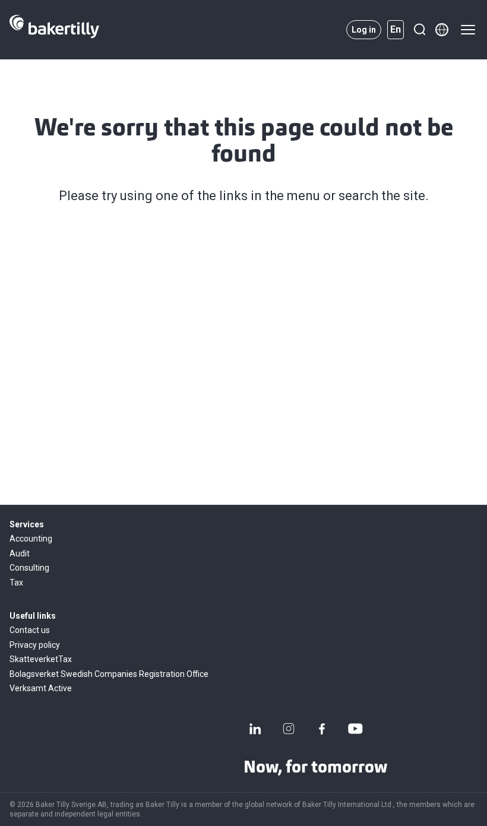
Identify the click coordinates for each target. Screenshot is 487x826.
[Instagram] (289, 728)
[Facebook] (322, 728)
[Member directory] (442, 30)
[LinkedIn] (255, 728)
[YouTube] (355, 728)
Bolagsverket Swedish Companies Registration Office (109, 674)
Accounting (31, 538)
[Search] (419, 29)
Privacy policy (35, 645)
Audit (20, 553)
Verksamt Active (41, 688)
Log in (364, 29)
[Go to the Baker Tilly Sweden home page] (54, 30)
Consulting (29, 567)
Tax (16, 582)
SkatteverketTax (41, 659)
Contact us (30, 630)
